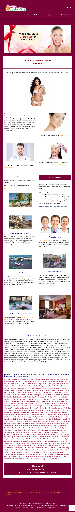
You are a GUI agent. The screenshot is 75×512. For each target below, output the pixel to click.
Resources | (30, 492)
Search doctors (8, 167)
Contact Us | (10, 494)
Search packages (9, 189)
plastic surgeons (46, 240)
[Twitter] (70, 7)
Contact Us (65, 15)
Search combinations (57, 165)
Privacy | (9, 492)
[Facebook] (67, 7)
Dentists (34, 15)
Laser (57, 15)
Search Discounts (65, 135)
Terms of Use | (18, 492)
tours (57, 281)
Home (26, 15)
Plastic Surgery (46, 15)
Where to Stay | (41, 492)
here (44, 207)
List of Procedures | (55, 492)
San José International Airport (26, 278)
